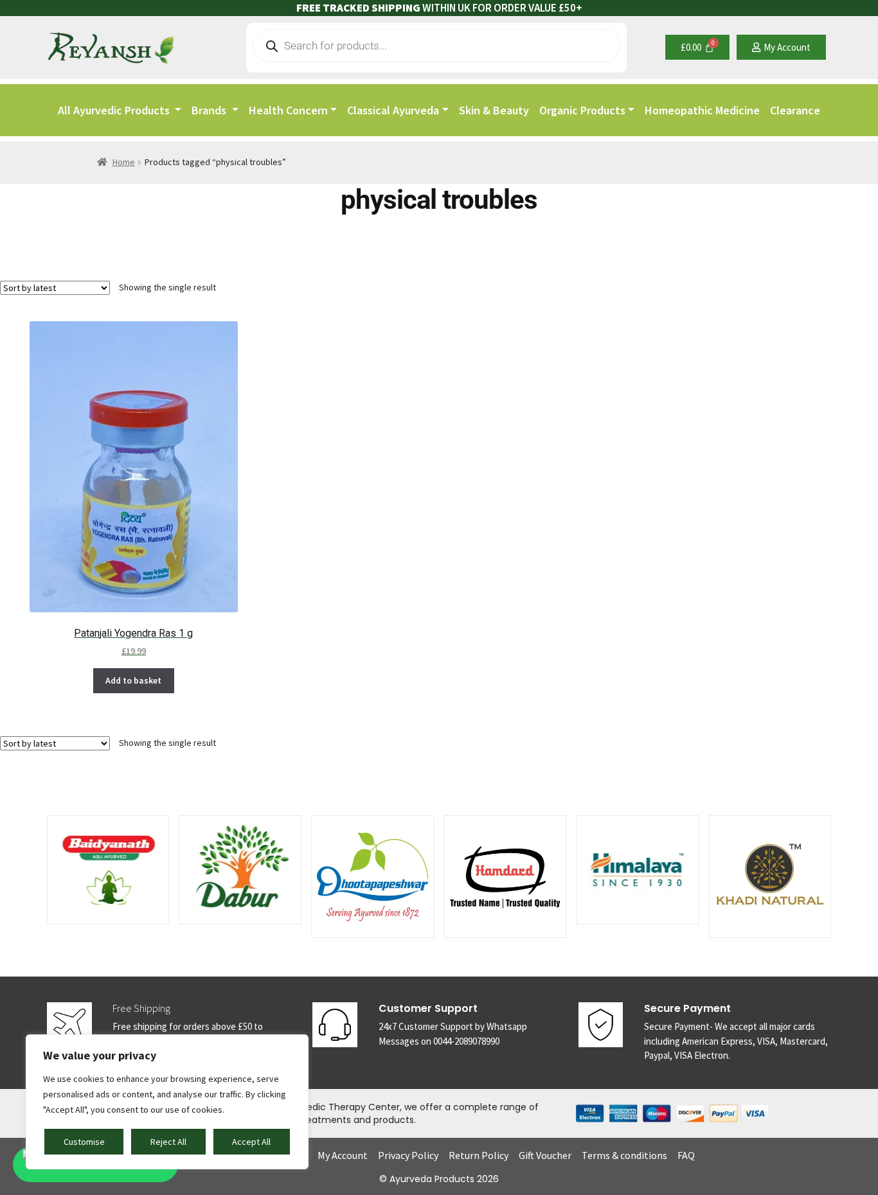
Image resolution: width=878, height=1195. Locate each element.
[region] (167, 1101)
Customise (84, 1141)
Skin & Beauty (494, 110)
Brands (210, 110)
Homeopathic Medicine (702, 110)
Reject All (168, 1141)
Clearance (795, 110)
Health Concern (288, 110)
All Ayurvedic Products (115, 110)
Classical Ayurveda (393, 110)
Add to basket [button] (133, 680)
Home (123, 162)
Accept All (251, 1141)
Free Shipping (141, 1008)
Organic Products (582, 110)
